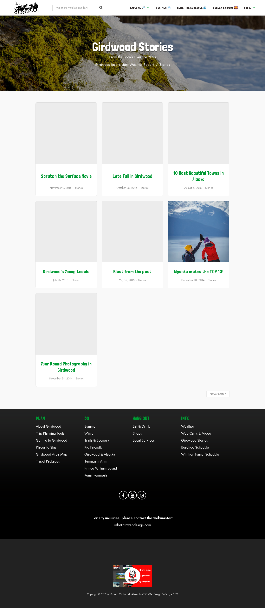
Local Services (144, 440)
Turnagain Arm (95, 461)
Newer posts (217, 394)
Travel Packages (48, 461)
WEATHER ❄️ (163, 8)
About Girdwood (48, 426)
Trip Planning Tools (50, 433)
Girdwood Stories (194, 440)
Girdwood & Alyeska (99, 454)
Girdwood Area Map (51, 454)
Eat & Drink (141, 426)
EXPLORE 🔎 (137, 8)
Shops (137, 433)
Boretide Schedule (195, 447)
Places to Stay (46, 447)
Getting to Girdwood (51, 440)
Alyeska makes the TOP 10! (198, 271)
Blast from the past (132, 271)
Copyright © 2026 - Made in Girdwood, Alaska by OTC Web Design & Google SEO (132, 594)
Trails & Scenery (96, 440)
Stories (164, 64)
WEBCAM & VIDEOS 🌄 (225, 8)
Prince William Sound (100, 468)
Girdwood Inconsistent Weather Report (124, 64)
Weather (187, 426)
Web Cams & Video (196, 433)
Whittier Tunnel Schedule (200, 454)
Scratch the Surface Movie (66, 176)
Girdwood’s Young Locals (66, 271)
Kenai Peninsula (95, 475)
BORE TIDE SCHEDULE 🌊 (192, 8)
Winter (89, 433)
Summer (90, 426)
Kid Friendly (93, 447)
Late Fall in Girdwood (132, 176)
